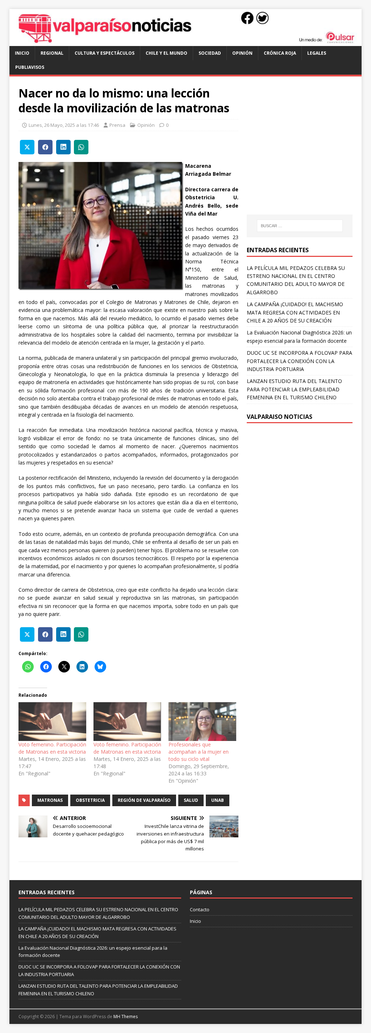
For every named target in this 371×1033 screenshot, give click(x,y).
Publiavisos (29, 67)
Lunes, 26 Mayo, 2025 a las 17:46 (64, 125)
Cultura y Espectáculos (104, 53)
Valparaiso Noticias (279, 417)
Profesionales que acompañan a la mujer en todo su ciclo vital (198, 751)
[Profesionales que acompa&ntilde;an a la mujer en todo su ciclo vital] (202, 721)
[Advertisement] (307, 152)
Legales (316, 53)
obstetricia (90, 800)
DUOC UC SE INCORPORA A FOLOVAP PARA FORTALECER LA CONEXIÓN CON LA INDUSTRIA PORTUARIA (299, 360)
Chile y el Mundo (166, 53)
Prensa (117, 125)
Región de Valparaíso (144, 800)
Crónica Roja (280, 53)
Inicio (22, 53)
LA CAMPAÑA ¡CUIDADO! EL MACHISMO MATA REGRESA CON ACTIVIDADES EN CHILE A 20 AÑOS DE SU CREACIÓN (295, 312)
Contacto (199, 909)
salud (191, 800)
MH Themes (125, 1016)
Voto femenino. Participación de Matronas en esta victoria (52, 748)
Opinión (242, 53)
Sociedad (210, 53)
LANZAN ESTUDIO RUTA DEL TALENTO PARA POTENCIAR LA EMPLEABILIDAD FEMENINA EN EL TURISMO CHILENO (294, 389)
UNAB (217, 800)
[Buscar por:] (299, 226)
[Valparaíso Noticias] (185, 41)
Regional (52, 53)
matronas (50, 800)
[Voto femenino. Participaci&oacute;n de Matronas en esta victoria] (52, 721)
